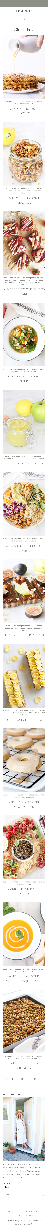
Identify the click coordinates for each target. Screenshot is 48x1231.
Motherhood (9, 458)
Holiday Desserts (34, 628)
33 (41, 1079)
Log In (27, 1211)
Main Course (20, 104)
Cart (21, 1215)
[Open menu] (24, 3)
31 (28, 1079)
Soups (40, 282)
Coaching (35, 1211)
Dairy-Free (25, 101)
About (10, 1211)
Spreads (20, 884)
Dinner (8, 280)
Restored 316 (28, 1224)
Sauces (28, 458)
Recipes (30, 191)
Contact (19, 1211)
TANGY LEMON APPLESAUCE (24, 463)
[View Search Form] (24, 19)
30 (22, 1079)
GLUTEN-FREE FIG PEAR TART (24, 635)
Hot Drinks (37, 280)
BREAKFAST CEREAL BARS (24, 720)
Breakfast (15, 101)
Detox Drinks (37, 278)
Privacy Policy (31, 1215)
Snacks (38, 191)
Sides (26, 282)
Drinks (16, 280)
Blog (7, 101)
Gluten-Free (37, 101)
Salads (27, 541)
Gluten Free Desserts (27, 795)
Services (14, 1215)
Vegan (30, 104)
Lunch (7, 282)
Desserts (26, 188)
